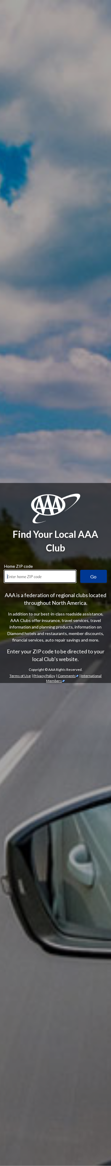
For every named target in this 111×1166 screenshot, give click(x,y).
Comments (67, 676)
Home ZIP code (18, 565)
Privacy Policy (44, 676)
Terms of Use (20, 676)
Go (93, 576)
